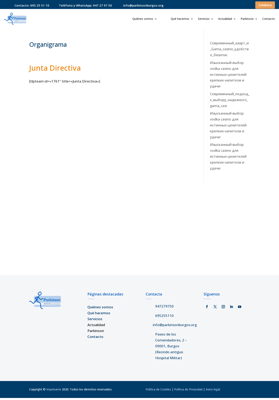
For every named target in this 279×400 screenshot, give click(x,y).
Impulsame (53, 389)
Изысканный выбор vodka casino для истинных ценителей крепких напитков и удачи (228, 74)
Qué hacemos (180, 19)
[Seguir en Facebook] (207, 306)
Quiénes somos (142, 19)
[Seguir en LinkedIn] (231, 306)
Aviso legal (213, 389)
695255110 (164, 315)
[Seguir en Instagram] (223, 306)
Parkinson (247, 19)
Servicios (204, 19)
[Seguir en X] (215, 306)
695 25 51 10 (39, 5)
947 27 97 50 (102, 5)
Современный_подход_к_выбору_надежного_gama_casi (230, 99)
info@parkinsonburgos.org (175, 324)
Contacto (268, 19)
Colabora (265, 5)
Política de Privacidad (188, 389)
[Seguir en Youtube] (239, 306)
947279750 (164, 306)
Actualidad (225, 19)
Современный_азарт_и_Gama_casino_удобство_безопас (229, 49)
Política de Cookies (158, 389)
